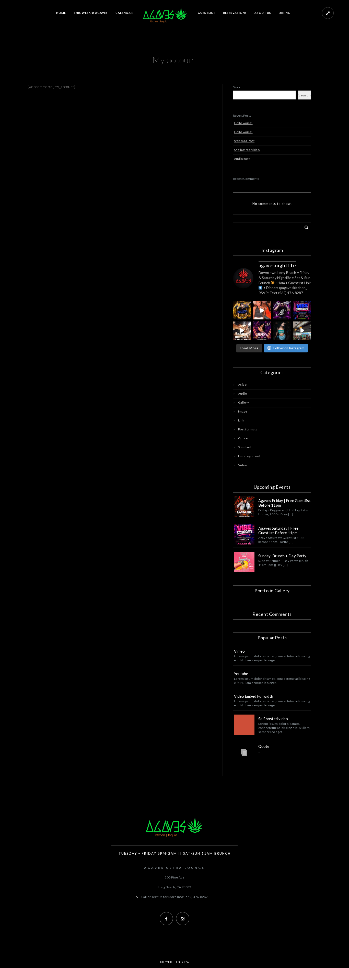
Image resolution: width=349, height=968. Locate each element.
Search (238, 87)
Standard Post (244, 141)
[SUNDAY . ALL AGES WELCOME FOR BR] (262, 310)
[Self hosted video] (244, 725)
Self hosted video (247, 150)
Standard (244, 447)
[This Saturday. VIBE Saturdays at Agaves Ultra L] (302, 310)
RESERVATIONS (235, 12)
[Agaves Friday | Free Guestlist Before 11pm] (244, 506)
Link (241, 420)
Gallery (243, 402)
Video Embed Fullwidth (253, 696)
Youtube (241, 673)
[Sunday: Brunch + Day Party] (244, 562)
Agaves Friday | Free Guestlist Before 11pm (284, 502)
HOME (61, 12)
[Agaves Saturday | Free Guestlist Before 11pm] (244, 534)
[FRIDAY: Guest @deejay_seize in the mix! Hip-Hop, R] (242, 310)
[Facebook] (166, 918)
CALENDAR (124, 12)
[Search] (304, 226)
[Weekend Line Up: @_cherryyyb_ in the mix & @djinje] (262, 330)
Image (242, 411)
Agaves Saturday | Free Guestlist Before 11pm (278, 530)
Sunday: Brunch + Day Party (282, 555)
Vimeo (239, 651)
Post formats (247, 429)
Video (242, 465)
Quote (243, 438)
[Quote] (244, 752)
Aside (242, 384)
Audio (242, 393)
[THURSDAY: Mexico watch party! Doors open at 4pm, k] (302, 330)
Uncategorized (249, 456)
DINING (284, 12)
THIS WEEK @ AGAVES (91, 12)
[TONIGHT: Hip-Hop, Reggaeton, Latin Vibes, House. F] (282, 310)
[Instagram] (182, 918)
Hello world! (243, 123)
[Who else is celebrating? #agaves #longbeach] (282, 330)
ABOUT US (262, 12)
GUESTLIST (206, 12)
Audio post (242, 159)
